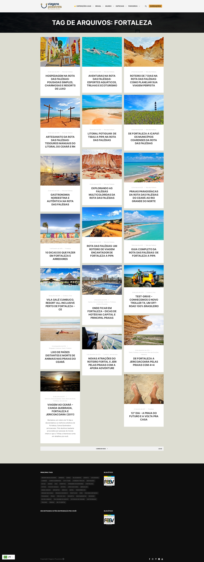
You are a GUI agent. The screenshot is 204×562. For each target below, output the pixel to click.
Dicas (43, 483)
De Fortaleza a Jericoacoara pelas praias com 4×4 (144, 362)
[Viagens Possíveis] (51, 6)
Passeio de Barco (62, 493)
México (64, 490)
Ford (154, 292)
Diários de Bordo (70, 398)
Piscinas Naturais (91, 493)
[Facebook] (149, 559)
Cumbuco (106, 302)
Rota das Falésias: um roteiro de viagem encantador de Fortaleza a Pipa (102, 250)
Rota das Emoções (153, 352)
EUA (56, 483)
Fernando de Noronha (75, 483)
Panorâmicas (80, 490)
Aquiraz (90, 302)
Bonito (86, 477)
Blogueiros (77, 477)
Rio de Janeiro (46, 499)
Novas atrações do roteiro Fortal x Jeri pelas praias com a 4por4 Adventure (102, 363)
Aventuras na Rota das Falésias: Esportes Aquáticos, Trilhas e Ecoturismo (102, 80)
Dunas (50, 483)
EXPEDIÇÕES (155, 6)
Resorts (71, 496)
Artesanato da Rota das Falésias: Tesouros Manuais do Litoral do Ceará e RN (60, 141)
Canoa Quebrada (98, 302)
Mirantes (56, 490)
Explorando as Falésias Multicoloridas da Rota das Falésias (102, 193)
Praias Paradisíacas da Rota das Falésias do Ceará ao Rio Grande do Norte (143, 196)
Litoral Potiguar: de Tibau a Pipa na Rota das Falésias (102, 137)
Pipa (81, 493)
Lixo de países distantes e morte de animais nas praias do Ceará (60, 357)
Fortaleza (68, 248)
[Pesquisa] (146, 6)
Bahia (68, 477)
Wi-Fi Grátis (61, 502)
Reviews (91, 496)
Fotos (44, 487)
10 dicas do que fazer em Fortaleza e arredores (60, 256)
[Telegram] (159, 559)
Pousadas (45, 496)
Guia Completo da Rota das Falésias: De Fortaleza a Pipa (144, 252)
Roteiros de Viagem (77, 499)
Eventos (63, 483)
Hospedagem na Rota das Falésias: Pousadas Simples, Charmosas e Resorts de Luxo (60, 82)
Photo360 (73, 493)
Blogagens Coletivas (55, 348)
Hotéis (63, 487)
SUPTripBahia (91, 499)
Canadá (44, 480)
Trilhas (44, 502)
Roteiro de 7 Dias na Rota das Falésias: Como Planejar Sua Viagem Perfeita (144, 80)
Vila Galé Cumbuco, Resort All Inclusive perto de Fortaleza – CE (60, 304)
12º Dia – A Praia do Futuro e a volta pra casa (143, 416)
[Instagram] (152, 559)
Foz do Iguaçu (53, 487)
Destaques (90, 480)
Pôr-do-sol (61, 496)
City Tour (66, 480)
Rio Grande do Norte (61, 499)
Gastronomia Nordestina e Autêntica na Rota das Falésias (60, 199)
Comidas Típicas (78, 480)
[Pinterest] (155, 559)
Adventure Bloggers (49, 477)
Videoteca (144, 354)
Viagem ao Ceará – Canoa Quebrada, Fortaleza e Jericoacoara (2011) (60, 409)
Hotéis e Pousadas (101, 304)
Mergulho (84, 487)
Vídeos (52, 502)
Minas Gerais (46, 490)
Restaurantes (81, 496)
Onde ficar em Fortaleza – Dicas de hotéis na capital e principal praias (101, 313)
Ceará (130, 352)
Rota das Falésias (67, 72)
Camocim (47, 398)
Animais (61, 477)
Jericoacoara (143, 352)
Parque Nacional (47, 493)
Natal (72, 490)
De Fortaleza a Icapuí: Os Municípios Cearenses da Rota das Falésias (143, 138)
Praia (53, 496)
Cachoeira (95, 477)
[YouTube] (162, 559)
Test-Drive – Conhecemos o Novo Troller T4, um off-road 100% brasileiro (144, 301)
